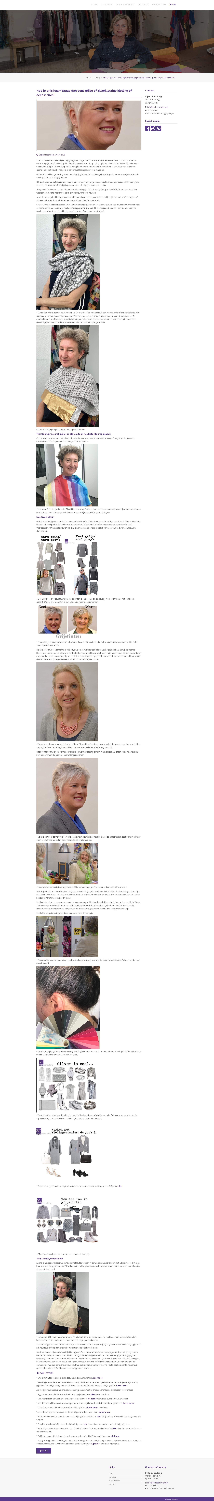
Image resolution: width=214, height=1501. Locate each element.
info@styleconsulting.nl (157, 107)
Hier (115, 1428)
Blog (173, 4)
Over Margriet (125, 4)
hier (93, 1394)
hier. (119, 1186)
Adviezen (106, 4)
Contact (143, 4)
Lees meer (97, 1378)
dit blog (91, 1399)
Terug (44, 1450)
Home (94, 4)
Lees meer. (128, 1403)
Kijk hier (95, 1444)
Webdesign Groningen (171, 1499)
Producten (159, 4)
